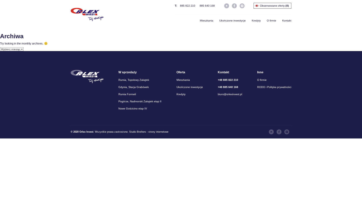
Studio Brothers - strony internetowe (148, 131)
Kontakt (286, 20)
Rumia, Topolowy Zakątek (133, 79)
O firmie (271, 20)
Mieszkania (206, 20)
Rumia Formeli (127, 94)
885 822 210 (187, 5)
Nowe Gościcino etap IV (132, 108)
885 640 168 (207, 5)
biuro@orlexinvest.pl (230, 94)
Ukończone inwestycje (232, 20)
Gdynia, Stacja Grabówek (133, 87)
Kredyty (256, 20)
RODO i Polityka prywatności (274, 87)
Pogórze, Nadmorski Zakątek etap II (139, 101)
